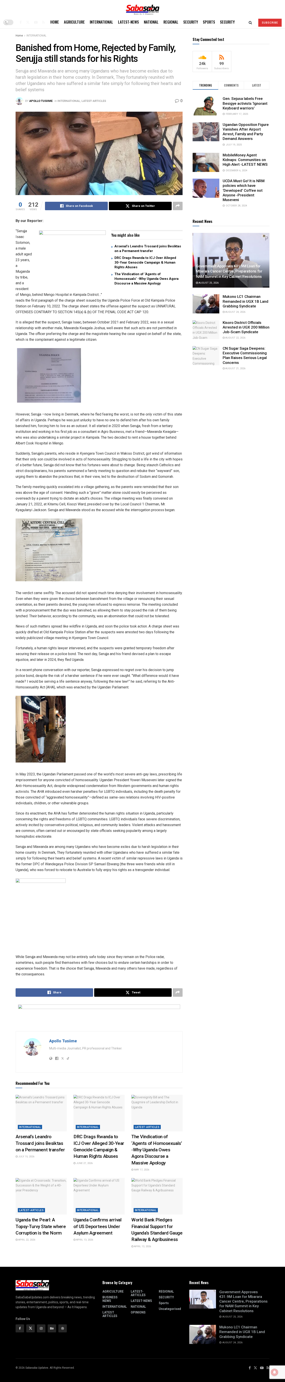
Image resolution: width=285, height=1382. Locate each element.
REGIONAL (170, 22)
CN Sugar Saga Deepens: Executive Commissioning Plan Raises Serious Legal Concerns (245, 355)
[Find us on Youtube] (36, 22)
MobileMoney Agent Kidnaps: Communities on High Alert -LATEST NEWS (245, 160)
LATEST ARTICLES (109, 1314)
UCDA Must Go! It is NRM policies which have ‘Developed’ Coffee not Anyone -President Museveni (244, 190)
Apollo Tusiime (41, 101)
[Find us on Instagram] (41, 1328)
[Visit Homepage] (142, 8)
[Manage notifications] (274, 1372)
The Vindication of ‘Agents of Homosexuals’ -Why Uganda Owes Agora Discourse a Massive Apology (146, 278)
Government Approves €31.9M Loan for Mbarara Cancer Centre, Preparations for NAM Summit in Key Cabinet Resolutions (229, 271)
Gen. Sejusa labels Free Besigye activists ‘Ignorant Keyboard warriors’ (245, 103)
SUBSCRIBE (270, 22)
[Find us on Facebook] (21, 22)
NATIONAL (151, 22)
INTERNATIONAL (101, 22)
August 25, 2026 (208, 282)
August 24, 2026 (235, 312)
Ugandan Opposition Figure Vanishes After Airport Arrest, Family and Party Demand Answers (246, 131)
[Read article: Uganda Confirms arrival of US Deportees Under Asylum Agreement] (99, 1196)
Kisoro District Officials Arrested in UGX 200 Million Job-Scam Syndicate (246, 327)
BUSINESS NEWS (110, 1299)
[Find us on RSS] (43, 22)
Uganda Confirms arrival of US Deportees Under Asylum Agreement (97, 1226)
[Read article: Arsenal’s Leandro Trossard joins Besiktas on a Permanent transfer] (41, 1113)
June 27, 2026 (84, 1163)
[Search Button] (250, 22)
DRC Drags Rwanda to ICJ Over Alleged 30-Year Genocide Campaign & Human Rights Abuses (145, 262)
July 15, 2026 (26, 1156)
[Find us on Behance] (52, 1328)
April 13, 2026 (84, 1239)
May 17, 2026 (141, 1169)
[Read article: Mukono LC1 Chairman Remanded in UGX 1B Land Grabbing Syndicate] (206, 303)
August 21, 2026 (235, 368)
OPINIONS (138, 1312)
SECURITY (190, 22)
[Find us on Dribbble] (62, 1328)
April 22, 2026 (26, 1239)
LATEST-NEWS (128, 22)
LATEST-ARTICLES (93, 101)
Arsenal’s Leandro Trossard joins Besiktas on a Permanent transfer (40, 1143)
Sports (209, 22)
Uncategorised (170, 1309)
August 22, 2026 (235, 337)
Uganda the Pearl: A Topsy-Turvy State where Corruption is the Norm (41, 1226)
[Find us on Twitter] (28, 22)
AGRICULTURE (74, 22)
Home (54, 22)
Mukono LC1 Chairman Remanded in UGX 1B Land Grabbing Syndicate (245, 301)
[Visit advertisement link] (72, 258)
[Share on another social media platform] (178, 206)
